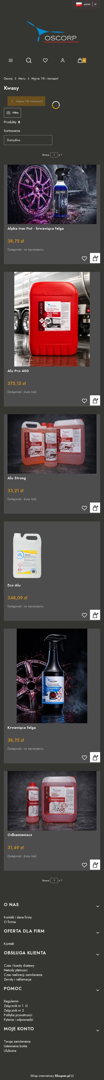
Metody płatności (16, 970)
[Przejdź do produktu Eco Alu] (52, 551)
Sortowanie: (12, 130)
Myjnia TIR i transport (44, 78)
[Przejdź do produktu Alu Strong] (52, 444)
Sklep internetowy (50, 1075)
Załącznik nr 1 (14, 1005)
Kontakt (9, 943)
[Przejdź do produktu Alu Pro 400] (52, 319)
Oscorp (8, 78)
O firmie (10, 921)
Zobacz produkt (95, 258)
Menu (22, 78)
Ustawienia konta (15, 1046)
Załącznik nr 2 (14, 1010)
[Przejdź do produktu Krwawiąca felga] (52, 676)
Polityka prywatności (18, 1015)
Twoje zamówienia (17, 1041)
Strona (45, 155)
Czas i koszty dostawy (19, 965)
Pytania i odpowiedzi (18, 1019)
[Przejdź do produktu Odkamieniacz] (52, 800)
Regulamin (11, 1001)
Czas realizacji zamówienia (23, 974)
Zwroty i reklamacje (17, 979)
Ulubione (10, 1050)
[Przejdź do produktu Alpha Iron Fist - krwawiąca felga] (52, 194)
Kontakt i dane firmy (18, 917)
